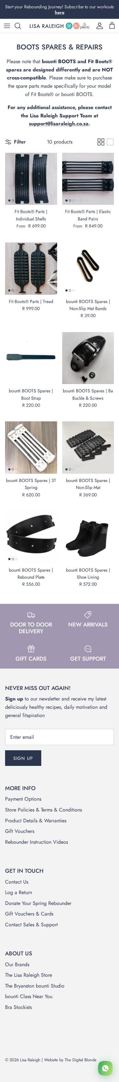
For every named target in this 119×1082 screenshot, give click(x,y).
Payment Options (23, 799)
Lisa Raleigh (30, 1060)
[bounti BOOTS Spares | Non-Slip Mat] (88, 447)
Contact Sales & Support (31, 924)
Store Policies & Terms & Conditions (43, 809)
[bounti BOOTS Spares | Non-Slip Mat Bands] (88, 268)
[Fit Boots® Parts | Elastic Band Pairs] (88, 179)
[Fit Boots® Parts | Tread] (31, 268)
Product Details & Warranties (35, 820)
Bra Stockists (18, 1007)
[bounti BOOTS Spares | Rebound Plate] (31, 537)
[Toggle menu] (7, 26)
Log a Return (18, 892)
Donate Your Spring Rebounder (38, 903)
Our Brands (17, 964)
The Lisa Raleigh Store (28, 975)
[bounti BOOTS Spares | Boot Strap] (31, 358)
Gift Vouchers (19, 831)
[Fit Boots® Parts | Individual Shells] (31, 179)
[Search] (21, 26)
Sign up (23, 758)
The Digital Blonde (80, 1060)
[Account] (98, 26)
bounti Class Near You (28, 996)
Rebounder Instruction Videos (36, 842)
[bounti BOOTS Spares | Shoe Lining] (88, 537)
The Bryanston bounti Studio (34, 985)
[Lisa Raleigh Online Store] (59, 25)
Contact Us (16, 882)
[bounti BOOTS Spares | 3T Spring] (31, 447)
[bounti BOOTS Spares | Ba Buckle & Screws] (88, 358)
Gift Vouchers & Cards (29, 913)
